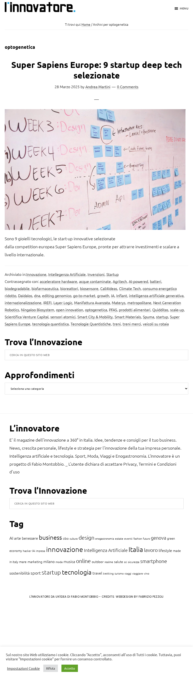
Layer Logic (62, 302)
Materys (118, 302)
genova (158, 538)
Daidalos (25, 295)
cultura (74, 538)
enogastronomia (104, 538)
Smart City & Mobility (95, 316)
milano (49, 561)
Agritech (120, 281)
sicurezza (133, 562)
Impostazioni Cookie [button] (23, 668)
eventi (128, 538)
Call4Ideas (108, 288)
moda (59, 562)
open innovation (69, 309)
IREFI (47, 302)
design (86, 537)
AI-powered (138, 281)
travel (97, 572)
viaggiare (137, 573)
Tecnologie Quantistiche (91, 323)
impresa (40, 551)
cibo (66, 538)
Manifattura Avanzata (92, 302)
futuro (146, 538)
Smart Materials (128, 316)
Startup (112, 274)
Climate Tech (130, 288)
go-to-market (84, 295)
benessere (30, 538)
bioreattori (69, 288)
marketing (35, 561)
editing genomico (56, 295)
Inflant (121, 295)
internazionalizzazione (23, 302)
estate (119, 538)
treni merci (132, 323)
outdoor (98, 561)
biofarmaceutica (45, 288)
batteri (155, 281)
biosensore (89, 288)
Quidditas (160, 309)
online (83, 561)
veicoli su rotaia (156, 323)
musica (69, 561)
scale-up (177, 309)
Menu (184, 8)
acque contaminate (95, 281)
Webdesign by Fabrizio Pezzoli (140, 597)
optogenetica (96, 309)
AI (11, 538)
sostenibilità (19, 572)
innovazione (64, 549)
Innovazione (36, 274)
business (50, 537)
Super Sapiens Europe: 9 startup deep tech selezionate (96, 69)
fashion (137, 538)
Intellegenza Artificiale (67, 274)
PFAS (113, 309)
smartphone (153, 561)
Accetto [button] (69, 668)
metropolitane (139, 302)
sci (125, 562)
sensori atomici (63, 316)
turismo (119, 573)
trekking (108, 573)
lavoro (151, 550)
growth (103, 295)
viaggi (128, 573)
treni (117, 323)
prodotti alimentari (134, 309)
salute (118, 561)
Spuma (148, 316)
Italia (136, 549)
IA (112, 295)
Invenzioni (96, 274)
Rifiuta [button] (50, 668)
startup (162, 316)
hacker (27, 551)
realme (109, 562)
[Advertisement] (42, 641)
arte (17, 538)
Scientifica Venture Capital (26, 316)
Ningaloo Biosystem (37, 309)
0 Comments (127, 86)
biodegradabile (17, 288)
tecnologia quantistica (50, 323)
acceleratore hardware (58, 281)
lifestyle (165, 550)
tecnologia (77, 572)
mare (23, 561)
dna (37, 295)
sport (36, 572)
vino (146, 573)
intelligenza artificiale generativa (156, 295)
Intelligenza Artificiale (106, 550)
